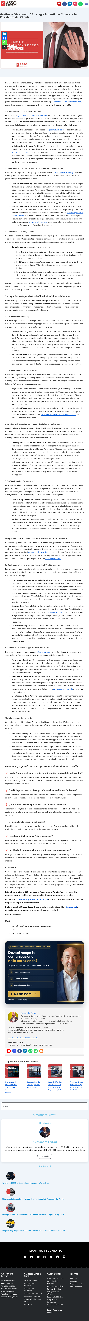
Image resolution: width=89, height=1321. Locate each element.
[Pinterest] (57, 1257)
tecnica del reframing (64, 172)
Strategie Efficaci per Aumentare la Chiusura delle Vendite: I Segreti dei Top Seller (33, 1215)
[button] (85, 1106)
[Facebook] (64, 4)
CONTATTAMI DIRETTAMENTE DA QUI (23, 1037)
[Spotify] (36, 1051)
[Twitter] (51, 1257)
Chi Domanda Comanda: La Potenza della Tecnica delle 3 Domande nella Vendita (33, 1199)
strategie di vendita (53, 558)
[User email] (41, 1051)
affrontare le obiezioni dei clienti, (68, 101)
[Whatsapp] (80, 4)
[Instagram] (75, 4)
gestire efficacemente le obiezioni (32, 115)
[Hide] (3, 51)
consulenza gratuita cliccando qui (32, 899)
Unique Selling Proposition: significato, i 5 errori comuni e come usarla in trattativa (33, 1231)
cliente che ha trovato (38, 222)
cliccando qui (71, 907)
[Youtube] (59, 4)
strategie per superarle (63, 689)
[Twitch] (64, 1257)
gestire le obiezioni (57, 130)
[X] (4, 47)
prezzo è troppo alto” (21, 152)
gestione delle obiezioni (38, 552)
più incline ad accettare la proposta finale (58, 414)
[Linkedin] (70, 4)
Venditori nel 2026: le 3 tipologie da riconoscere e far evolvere (25, 1183)
